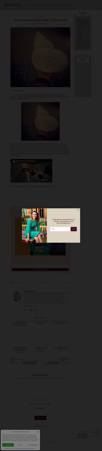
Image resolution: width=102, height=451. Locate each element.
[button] (38, 431)
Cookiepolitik (8, 448)
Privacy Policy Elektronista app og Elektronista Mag (23, 448)
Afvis (20, 445)
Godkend (8, 445)
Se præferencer (32, 445)
